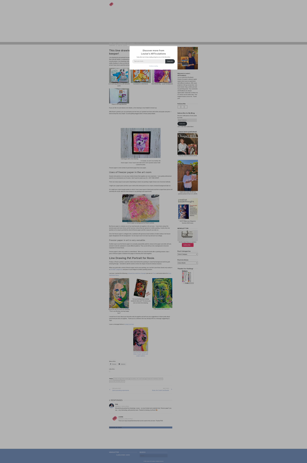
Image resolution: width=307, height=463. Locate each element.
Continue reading (153, 66)
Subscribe (170, 61)
